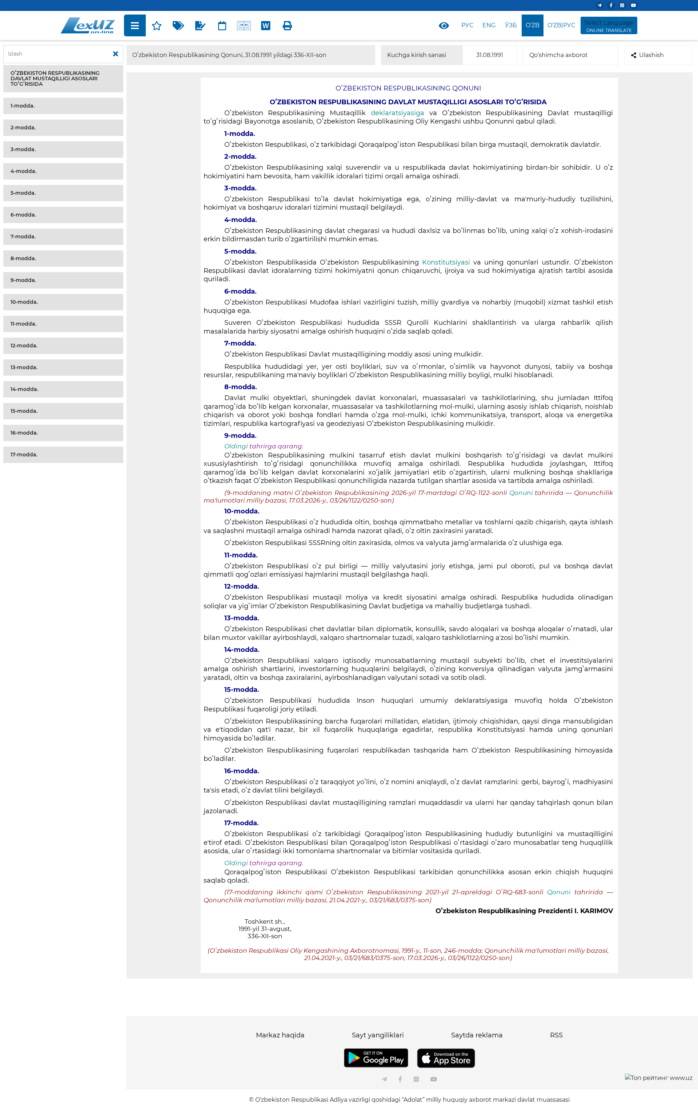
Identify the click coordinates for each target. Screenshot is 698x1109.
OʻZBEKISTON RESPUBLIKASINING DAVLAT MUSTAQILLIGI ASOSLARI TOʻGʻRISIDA (55, 78)
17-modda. (24, 454)
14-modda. (24, 389)
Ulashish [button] (651, 55)
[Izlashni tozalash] (115, 54)
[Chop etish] (287, 25)
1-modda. (23, 105)
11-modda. (23, 323)
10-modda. (24, 302)
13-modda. (24, 367)
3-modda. (23, 149)
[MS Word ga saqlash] (266, 25)
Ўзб (511, 25)
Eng (489, 25)
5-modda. (23, 193)
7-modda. (23, 236)
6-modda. (23, 214)
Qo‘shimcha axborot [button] (558, 55)
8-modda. (23, 258)
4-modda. (23, 171)
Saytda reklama (477, 1035)
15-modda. (24, 411)
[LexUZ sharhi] (200, 25)
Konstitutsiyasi (446, 262)
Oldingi (236, 446)
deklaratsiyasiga (397, 113)
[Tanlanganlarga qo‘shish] (157, 25)
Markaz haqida (280, 1035)
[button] (63, 78)
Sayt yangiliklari (378, 1035)
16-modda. (24, 433)
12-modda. (24, 345)
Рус (467, 25)
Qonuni (522, 492)
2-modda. (23, 127)
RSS (556, 1035)
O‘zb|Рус (561, 25)
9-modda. (23, 280)
